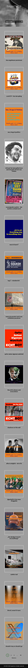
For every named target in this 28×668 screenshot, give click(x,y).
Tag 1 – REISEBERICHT (14, 280)
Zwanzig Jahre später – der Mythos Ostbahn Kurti (14, 208)
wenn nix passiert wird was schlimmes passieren (14, 317)
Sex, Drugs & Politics (14, 132)
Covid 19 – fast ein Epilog (14, 96)
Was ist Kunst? (14, 244)
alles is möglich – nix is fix (14, 463)
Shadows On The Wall (14, 427)
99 (20, 655)
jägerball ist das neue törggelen (14, 500)
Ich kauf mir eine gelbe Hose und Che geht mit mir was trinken (14, 169)
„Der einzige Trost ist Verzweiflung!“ (14, 537)
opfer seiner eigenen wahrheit (14, 354)
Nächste (14, 658)
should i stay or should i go (14, 646)
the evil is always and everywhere (14, 390)
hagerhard (14, 6)
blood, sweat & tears (14, 610)
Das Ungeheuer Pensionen (14, 60)
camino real (14, 574)
